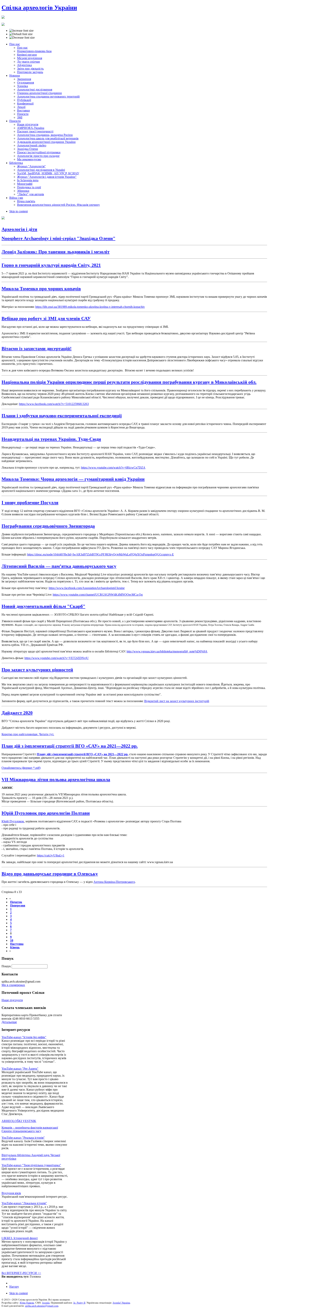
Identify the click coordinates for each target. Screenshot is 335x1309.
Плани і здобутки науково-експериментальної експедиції (62, 415)
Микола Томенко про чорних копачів (41, 288)
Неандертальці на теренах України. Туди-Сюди (51, 439)
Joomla (46, 1302)
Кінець (15, 947)
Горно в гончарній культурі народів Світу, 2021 (51, 265)
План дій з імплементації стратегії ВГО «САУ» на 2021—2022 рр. (70, 745)
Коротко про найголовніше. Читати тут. (28, 734)
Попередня (17, 905)
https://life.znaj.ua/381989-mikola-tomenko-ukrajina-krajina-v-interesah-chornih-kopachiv (90, 306)
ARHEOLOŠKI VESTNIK (19, 1121)
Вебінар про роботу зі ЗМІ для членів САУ (46, 318)
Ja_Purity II (79, 1302)
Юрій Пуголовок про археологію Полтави (46, 813)
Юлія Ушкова (27, 1302)
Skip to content (18, 211)
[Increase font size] (21, 30)
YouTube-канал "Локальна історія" (24, 1203)
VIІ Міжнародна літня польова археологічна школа (56, 779)
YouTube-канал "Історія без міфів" (24, 1037)
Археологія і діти (19, 229)
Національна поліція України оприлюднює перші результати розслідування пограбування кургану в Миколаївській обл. (129, 382)
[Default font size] (21, 34)
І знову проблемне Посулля (30, 502)
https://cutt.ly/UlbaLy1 (50, 855)
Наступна (16, 944)
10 (11, 940)
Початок (16, 902)
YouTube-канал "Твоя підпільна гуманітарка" (31, 1165)
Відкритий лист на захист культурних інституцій (176, 701)
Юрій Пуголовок (13, 821)
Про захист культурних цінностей (37, 669)
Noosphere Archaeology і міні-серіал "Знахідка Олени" (58, 238)
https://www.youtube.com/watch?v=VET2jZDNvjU (56, 658)
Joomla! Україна (121, 1302)
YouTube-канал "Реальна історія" (23, 1137)
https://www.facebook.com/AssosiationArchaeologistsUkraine (87, 588)
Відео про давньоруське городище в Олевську (50, 873)
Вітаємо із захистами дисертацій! (37, 348)
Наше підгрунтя (12, 1000)
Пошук (7, 966)
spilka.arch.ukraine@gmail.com (41, 1305)
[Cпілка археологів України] (3, 16)
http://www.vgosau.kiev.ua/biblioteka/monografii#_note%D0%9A (167, 651)
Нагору (14, 1286)
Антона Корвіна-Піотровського (114, 881)
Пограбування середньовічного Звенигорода (48, 526)
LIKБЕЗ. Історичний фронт (20, 1238)
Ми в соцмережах (13, 985)
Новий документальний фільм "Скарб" (43, 606)
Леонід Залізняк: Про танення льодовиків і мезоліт (56, 251)
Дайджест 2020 (17, 712)
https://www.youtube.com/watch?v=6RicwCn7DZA (113, 467)
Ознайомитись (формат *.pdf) (21, 767)
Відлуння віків (11, 1193)
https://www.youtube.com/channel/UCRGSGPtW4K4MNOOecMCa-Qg (98, 594)
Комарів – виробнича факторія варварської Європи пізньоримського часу (30, 1129)
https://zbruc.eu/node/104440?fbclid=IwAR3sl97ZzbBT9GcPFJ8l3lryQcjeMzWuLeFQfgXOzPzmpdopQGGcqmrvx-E (100, 554)
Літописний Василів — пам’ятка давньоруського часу (59, 566)
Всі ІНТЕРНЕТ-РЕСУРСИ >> (21, 1273)
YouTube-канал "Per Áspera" (20, 1068)
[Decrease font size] (22, 37)
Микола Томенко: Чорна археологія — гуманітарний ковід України (73, 479)
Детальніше (9, 1022)
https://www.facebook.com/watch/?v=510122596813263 (54, 404)
